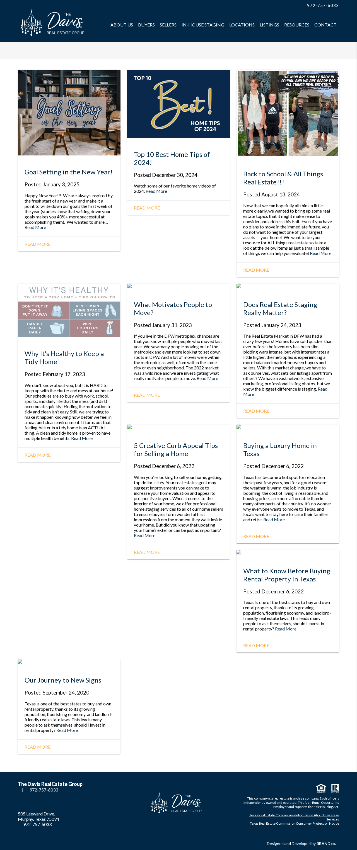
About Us (121, 24)
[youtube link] (292, 5)
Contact (325, 24)
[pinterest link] (286, 5)
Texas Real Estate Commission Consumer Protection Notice (294, 823)
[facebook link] (275, 5)
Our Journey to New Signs (63, 680)
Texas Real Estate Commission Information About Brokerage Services (294, 817)
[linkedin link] (281, 5)
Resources (296, 24)
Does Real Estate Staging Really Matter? (280, 308)
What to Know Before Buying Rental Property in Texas (286, 575)
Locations (242, 24)
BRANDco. (326, 843)
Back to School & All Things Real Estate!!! (283, 178)
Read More (35, 227)
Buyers (146, 24)
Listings (269, 24)
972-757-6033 (322, 5)
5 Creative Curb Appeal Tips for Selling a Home (176, 449)
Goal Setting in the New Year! (69, 172)
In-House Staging (203, 24)
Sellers (168, 24)
